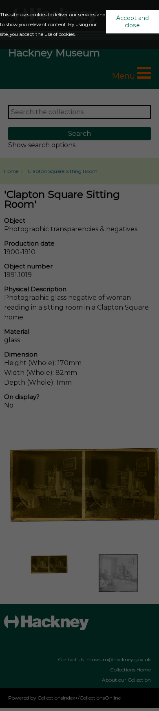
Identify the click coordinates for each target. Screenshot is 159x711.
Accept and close (132, 21)
